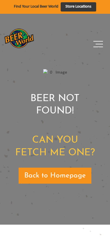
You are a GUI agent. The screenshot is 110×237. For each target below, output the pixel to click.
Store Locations (78, 6)
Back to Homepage (55, 175)
